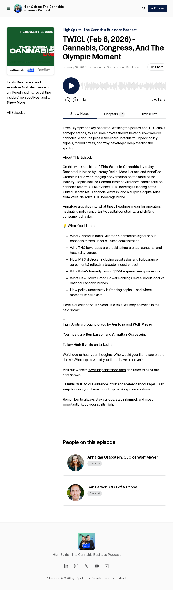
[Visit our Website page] (107, 566)
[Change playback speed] (84, 100)
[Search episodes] (143, 8)
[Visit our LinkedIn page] (66, 566)
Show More (16, 102)
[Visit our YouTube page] (97, 566)
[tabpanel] (114, 275)
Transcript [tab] (149, 114)
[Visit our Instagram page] (76, 566)
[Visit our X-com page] (86, 566)
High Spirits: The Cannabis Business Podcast (44, 8)
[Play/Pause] (71, 85)
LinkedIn (105, 344)
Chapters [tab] (113, 114)
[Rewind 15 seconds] (68, 100)
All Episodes (16, 112)
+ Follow (157, 8)
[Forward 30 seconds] (75, 100)
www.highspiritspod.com (107, 370)
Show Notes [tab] (79, 113)
